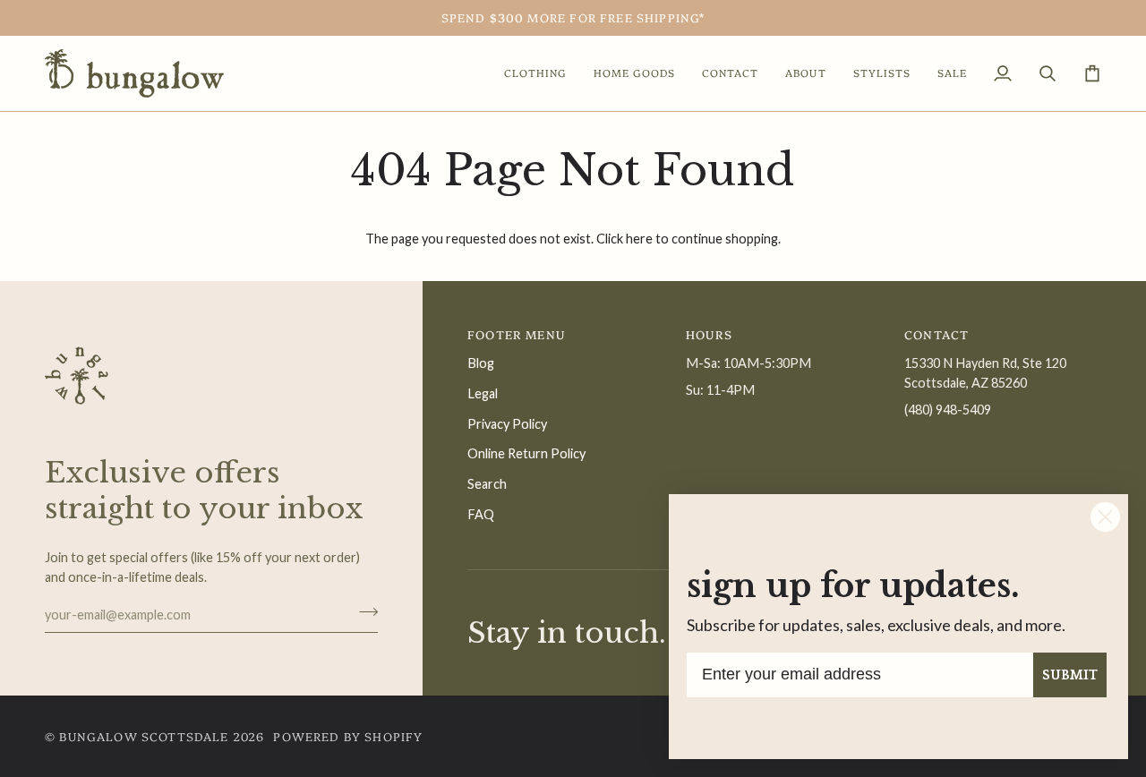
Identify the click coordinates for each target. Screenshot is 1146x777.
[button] (535, 73)
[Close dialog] (1105, 517)
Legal (482, 393)
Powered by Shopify (348, 736)
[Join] (363, 612)
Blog (480, 363)
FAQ (480, 514)
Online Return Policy (526, 453)
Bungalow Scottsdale (143, 736)
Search (487, 483)
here (639, 238)
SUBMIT (1070, 675)
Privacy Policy (507, 423)
